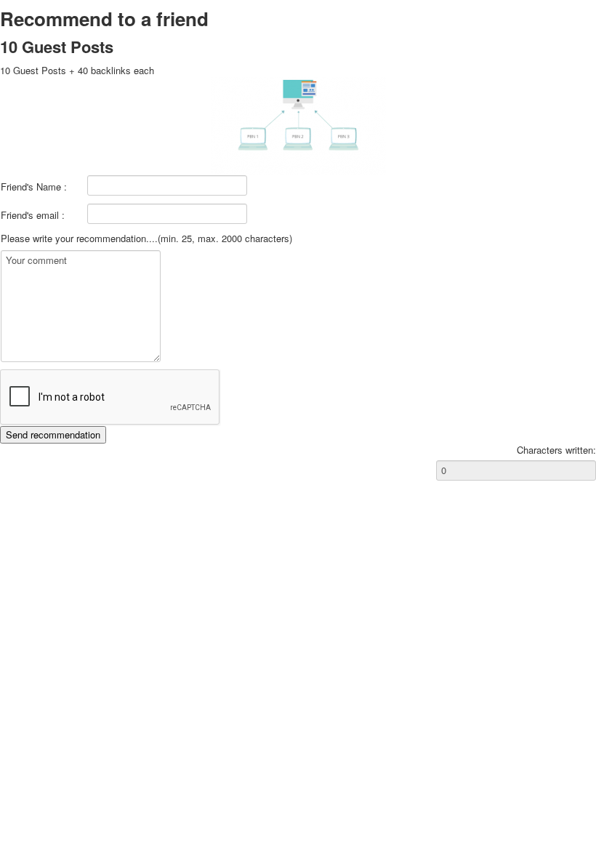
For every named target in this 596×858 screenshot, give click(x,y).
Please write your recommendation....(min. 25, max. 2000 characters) (146, 238)
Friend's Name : (34, 186)
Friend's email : (33, 215)
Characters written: (556, 450)
